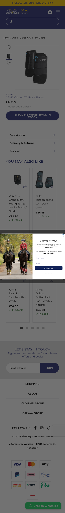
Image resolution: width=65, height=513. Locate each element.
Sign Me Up (48, 268)
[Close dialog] (63, 235)
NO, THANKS (49, 273)
